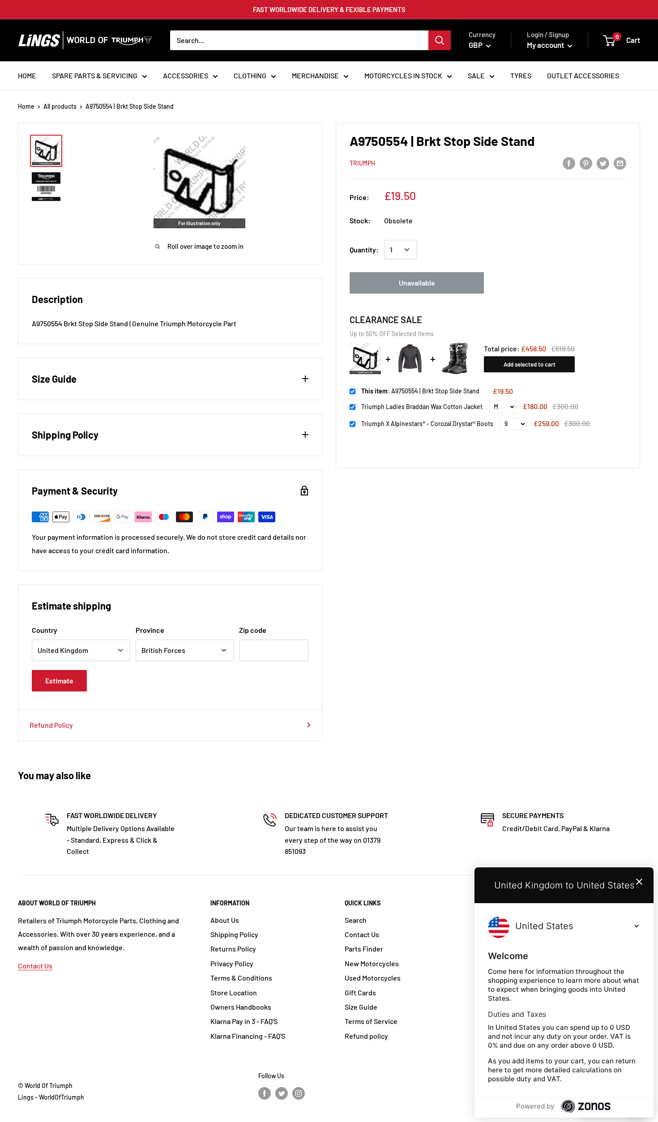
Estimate (59, 680)
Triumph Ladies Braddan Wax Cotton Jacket (422, 406)
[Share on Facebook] (569, 163)
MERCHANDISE (315, 75)
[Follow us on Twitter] (281, 1093)
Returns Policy (233, 948)
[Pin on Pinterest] (586, 163)
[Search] (439, 40)
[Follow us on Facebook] (264, 1093)
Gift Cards (360, 992)
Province (150, 630)
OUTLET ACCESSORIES (583, 75)
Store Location (233, 992)
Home (26, 106)
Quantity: (364, 249)
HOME (27, 75)
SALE (476, 75)
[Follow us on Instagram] (298, 1093)
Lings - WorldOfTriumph (51, 1097)
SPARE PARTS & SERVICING (94, 75)
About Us (224, 920)
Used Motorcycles (373, 977)
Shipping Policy (234, 934)
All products (60, 106)
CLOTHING (250, 75)
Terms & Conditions (241, 977)
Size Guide (361, 1007)
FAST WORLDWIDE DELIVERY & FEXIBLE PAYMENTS (329, 9)
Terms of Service (371, 1021)
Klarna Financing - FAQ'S (247, 1036)
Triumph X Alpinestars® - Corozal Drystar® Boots (427, 423)
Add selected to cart (529, 364)
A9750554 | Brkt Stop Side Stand (420, 391)
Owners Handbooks (240, 1007)
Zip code (252, 630)
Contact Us (35, 965)
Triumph (362, 163)
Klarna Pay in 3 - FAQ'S (244, 1021)
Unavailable (417, 282)
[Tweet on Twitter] (603, 163)
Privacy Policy (231, 963)
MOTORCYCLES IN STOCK (403, 75)
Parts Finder (364, 948)
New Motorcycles (372, 963)
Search (356, 920)
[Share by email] (620, 163)
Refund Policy (51, 725)
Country (44, 630)
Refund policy (366, 1036)
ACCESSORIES (185, 75)
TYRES (520, 75)
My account (546, 44)
